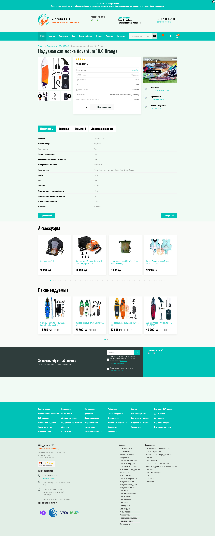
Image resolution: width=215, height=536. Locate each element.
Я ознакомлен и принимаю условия (121, 369)
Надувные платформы (140, 422)
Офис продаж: (124, 17)
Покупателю (63, 36)
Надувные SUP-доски (163, 409)
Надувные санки (44, 431)
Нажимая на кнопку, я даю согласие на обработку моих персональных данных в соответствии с (123, 359)
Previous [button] (40, 96)
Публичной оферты (116, 370)
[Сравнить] (87, 107)
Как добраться (153, 71)
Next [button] (69, 96)
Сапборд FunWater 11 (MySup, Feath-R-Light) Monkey (52, 324)
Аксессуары (136, 427)
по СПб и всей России (160, 90)
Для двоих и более (128, 460)
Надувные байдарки (162, 422)
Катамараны (66, 431)
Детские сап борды (69, 418)
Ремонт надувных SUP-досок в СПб (161, 467)
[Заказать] (137, 352)
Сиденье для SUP (47, 261)
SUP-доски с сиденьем (47, 422)
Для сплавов (159, 418)
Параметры (47, 129)
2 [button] (107, 339)
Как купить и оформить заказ (158, 448)
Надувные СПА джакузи (117, 422)
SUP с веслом (43, 418)
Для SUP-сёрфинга (138, 413)
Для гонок (65, 427)
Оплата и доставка (154, 451)
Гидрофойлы (90, 427)
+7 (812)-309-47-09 (166, 19)
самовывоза (156, 108)
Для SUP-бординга (115, 413)
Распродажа (66, 409)
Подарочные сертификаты (71, 422)
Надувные (124, 457)
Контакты (121, 36)
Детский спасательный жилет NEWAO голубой (158, 262)
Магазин (122, 445)
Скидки (149, 458)
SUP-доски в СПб (61, 19)
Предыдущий (46, 215)
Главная (51, 36)
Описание (64, 129)
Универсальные (126, 454)
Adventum (135, 70)
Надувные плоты (45, 427)
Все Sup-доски (44, 409)
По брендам (112, 409)
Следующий (169, 215)
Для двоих (89, 413)
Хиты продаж (90, 409)
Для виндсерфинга (92, 418)
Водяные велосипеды (93, 431)
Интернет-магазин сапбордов (65, 22)
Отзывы (99, 36)
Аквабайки (112, 431)
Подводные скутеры (162, 427)
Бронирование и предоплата (158, 454)
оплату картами (157, 99)
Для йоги (124, 491)
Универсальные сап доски (48, 413)
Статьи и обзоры (85, 36)
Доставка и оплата (102, 129)
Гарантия (109, 36)
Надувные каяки (91, 422)
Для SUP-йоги (159, 413)
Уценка (134, 409)
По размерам (66, 413)
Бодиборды (112, 427)
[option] (54, 73)
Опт (73, 36)
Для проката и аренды (140, 418)
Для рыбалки (113, 418)
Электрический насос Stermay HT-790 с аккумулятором (89, 262)
